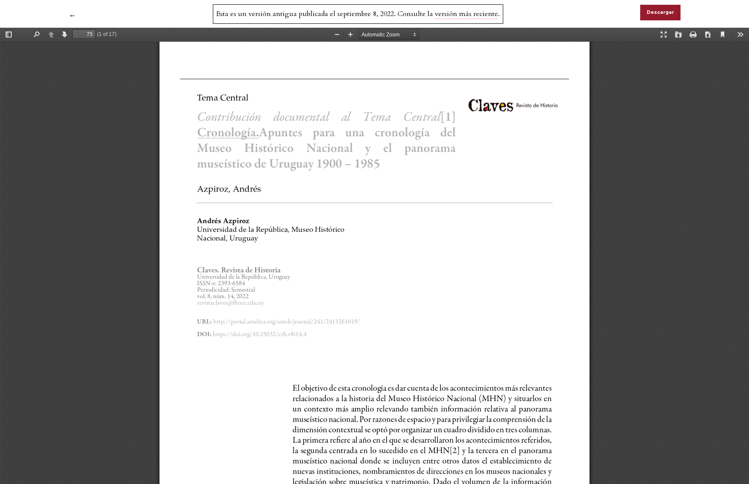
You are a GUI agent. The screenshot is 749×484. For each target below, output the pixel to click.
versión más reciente (466, 14)
